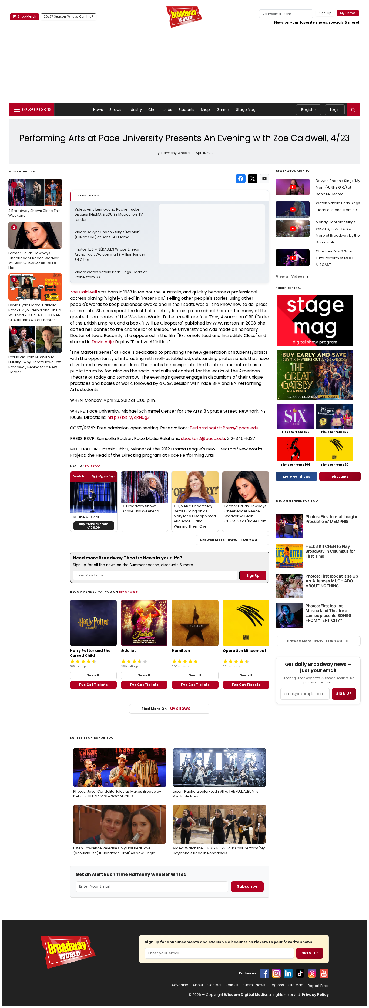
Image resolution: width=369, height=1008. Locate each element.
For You (92, 465)
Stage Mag (246, 109)
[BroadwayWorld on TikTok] (300, 973)
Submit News (254, 985)
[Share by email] (264, 178)
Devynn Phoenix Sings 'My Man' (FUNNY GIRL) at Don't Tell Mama (338, 187)
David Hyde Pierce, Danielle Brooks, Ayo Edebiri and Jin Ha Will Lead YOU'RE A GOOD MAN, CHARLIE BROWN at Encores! (34, 299)
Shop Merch (27, 16)
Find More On (166, 708)
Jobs (167, 109)
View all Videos (290, 276)
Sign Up (309, 953)
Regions (277, 985)
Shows (115, 109)
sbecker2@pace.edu (203, 438)
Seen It (93, 675)
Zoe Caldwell (83, 292)
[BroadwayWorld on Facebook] (264, 973)
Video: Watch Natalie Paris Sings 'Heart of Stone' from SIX (111, 275)
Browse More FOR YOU (228, 539)
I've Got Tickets (93, 684)
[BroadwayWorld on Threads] (312, 973)
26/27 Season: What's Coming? (68, 16)
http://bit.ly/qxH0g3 (128, 417)
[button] (353, 109)
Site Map (295, 985)
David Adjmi (104, 342)
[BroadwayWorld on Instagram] (276, 973)
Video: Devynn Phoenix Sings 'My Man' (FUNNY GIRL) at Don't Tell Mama (108, 235)
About (198, 985)
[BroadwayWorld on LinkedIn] (288, 973)
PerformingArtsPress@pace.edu (224, 428)
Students (186, 109)
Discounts (340, 476)
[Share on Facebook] (241, 178)
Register (308, 109)
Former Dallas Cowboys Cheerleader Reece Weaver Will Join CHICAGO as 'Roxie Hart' (33, 248)
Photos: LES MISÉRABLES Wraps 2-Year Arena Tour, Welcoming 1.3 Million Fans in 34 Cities (110, 254)
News (98, 109)
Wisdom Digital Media (245, 994)
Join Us (232, 985)
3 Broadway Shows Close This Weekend (34, 200)
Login (335, 109)
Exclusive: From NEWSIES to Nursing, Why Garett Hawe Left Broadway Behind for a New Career (34, 352)
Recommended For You (297, 501)
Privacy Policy (315, 994)
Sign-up (325, 13)
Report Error (318, 985)
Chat (152, 109)
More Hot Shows (296, 476)
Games (223, 109)
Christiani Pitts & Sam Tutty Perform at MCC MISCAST (334, 258)
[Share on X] (252, 178)
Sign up (344, 693)
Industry (135, 109)
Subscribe (247, 886)
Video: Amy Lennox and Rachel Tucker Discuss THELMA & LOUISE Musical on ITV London (109, 214)
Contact (214, 985)
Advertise (180, 985)
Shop (205, 109)
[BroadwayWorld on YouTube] (324, 973)
